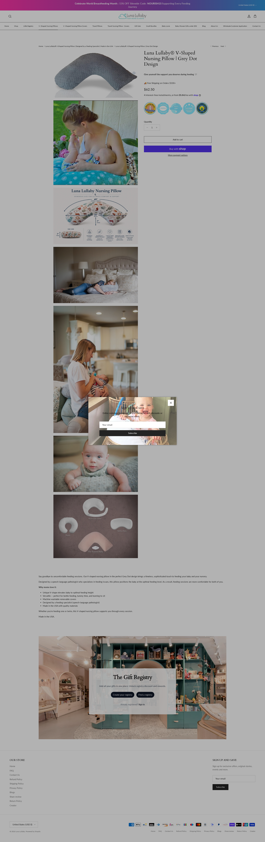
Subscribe (132, 433)
